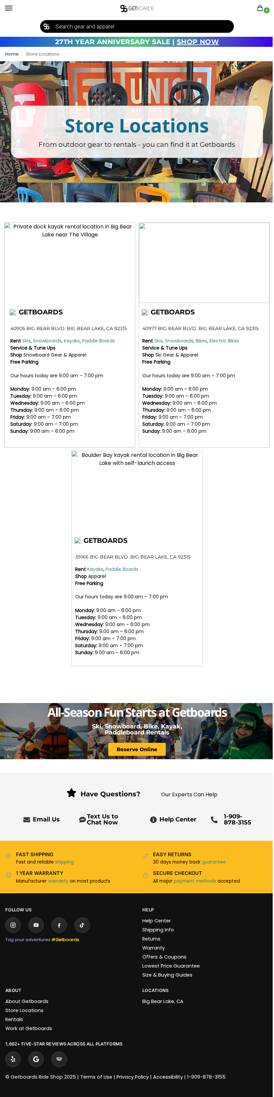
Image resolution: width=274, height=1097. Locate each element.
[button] (261, 8)
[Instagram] (13, 925)
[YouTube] (36, 925)
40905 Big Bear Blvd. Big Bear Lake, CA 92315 (68, 328)
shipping (64, 862)
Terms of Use (96, 1077)
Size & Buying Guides (167, 975)
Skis (26, 340)
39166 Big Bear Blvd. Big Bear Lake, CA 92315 (132, 557)
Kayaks (72, 340)
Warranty (153, 947)
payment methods (195, 881)
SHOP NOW (198, 42)
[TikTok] (82, 925)
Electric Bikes (224, 340)
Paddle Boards (98, 340)
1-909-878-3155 (237, 819)
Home (12, 54)
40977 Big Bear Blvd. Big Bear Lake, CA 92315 (200, 328)
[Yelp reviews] (13, 1059)
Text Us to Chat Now (102, 819)
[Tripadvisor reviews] (59, 1059)
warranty (58, 881)
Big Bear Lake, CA (162, 1001)
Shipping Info (158, 929)
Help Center (177, 819)
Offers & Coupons (164, 957)
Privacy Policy (133, 1077)
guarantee (214, 862)
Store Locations (24, 1010)
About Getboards (26, 1001)
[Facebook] (59, 925)
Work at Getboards (28, 1028)
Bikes (201, 340)
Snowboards (47, 340)
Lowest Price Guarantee (171, 966)
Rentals (14, 1019)
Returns (151, 938)
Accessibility (168, 1077)
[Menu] (15, 8)
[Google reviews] (36, 1059)
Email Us (46, 819)
